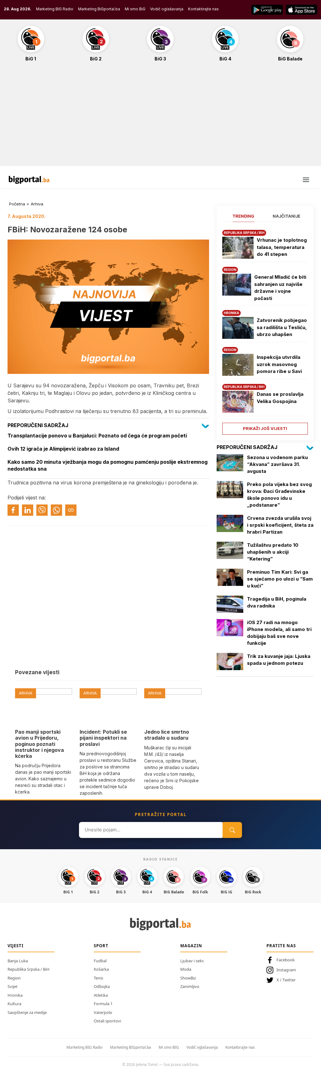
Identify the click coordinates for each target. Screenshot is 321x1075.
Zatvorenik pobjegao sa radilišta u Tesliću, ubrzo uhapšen (282, 327)
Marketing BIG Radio (54, 9)
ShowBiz (188, 978)
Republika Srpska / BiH (29, 969)
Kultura (14, 1003)
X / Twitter (286, 980)
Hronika (15, 995)
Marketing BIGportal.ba (130, 1047)
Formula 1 (103, 1003)
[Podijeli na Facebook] (13, 510)
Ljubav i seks (192, 961)
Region (14, 978)
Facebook (285, 960)
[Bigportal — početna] (29, 180)
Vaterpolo (103, 1012)
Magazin (191, 945)
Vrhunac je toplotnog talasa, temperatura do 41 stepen (282, 247)
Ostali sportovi (107, 1021)
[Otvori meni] (306, 179)
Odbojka (102, 986)
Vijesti (16, 945)
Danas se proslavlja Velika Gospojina (280, 397)
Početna (17, 203)
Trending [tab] (243, 216)
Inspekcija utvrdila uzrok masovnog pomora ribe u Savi (279, 364)
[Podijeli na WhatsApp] (56, 510)
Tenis (98, 978)
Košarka (101, 969)
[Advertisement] (160, 117)
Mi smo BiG (135, 9)
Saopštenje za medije (27, 1012)
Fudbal (100, 961)
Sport (101, 945)
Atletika (101, 995)
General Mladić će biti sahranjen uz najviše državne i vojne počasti (280, 287)
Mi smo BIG (169, 1047)
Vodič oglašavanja (166, 9)
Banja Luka (18, 961)
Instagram (286, 970)
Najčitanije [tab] (286, 216)
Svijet (13, 986)
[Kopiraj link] (70, 510)
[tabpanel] (265, 330)
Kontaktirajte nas (203, 9)
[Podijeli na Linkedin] (27, 510)
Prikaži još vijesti (265, 428)
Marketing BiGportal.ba (99, 9)
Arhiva (37, 203)
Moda (185, 969)
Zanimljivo (189, 986)
